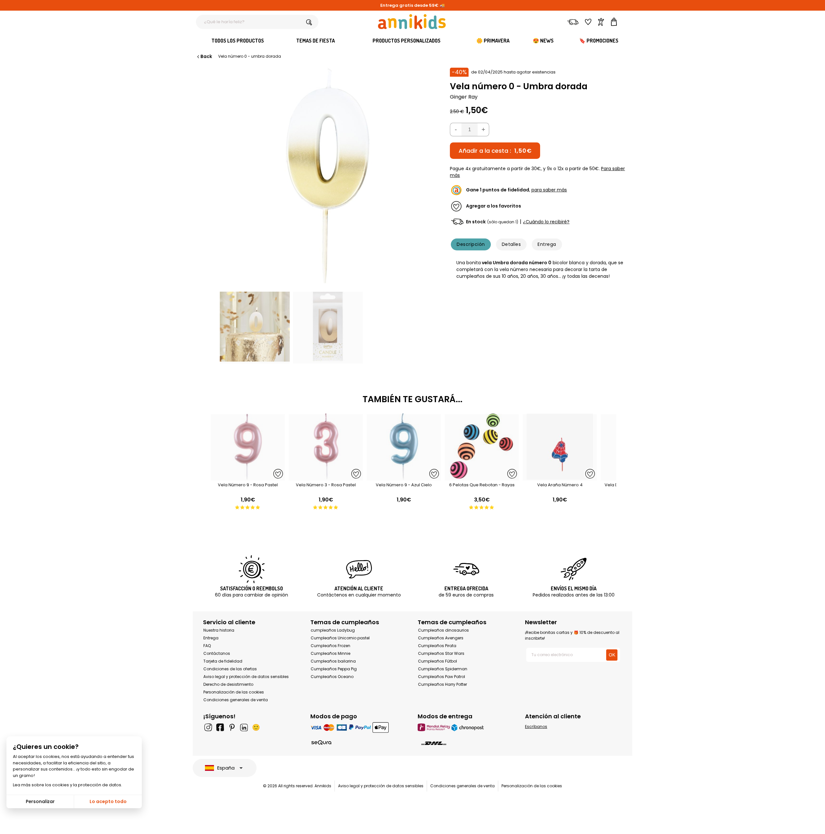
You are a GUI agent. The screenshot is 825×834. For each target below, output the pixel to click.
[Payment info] (358, 727)
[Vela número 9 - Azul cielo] (404, 477)
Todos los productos (237, 40)
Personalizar (40, 801)
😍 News (543, 40)
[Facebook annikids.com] (220, 727)
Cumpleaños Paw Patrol (441, 676)
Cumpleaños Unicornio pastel (340, 638)
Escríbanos (536, 726)
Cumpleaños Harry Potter (442, 684)
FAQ (207, 645)
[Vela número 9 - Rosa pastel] (248, 477)
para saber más (549, 190)
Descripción (471, 244)
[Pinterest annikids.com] (232, 727)
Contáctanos (216, 653)
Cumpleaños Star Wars (441, 653)
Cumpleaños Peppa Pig (334, 669)
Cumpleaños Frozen (330, 645)
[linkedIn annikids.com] (244, 727)
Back (206, 56)
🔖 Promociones (598, 40)
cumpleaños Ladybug (333, 630)
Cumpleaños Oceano (332, 676)
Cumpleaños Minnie (330, 653)
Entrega (547, 244)
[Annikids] (412, 21)
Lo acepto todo (108, 801)
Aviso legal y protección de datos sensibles (246, 676)
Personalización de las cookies (233, 692)
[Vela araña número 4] (560, 477)
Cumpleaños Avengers (440, 638)
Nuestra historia (218, 630)
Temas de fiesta (315, 40)
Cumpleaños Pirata (437, 645)
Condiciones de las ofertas (230, 669)
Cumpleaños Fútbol (437, 661)
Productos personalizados (407, 40)
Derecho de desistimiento (228, 684)
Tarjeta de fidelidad (222, 661)
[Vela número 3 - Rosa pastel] (326, 477)
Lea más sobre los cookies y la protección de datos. (67, 785)
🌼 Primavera (493, 40)
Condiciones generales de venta (235, 700)
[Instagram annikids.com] (208, 727)
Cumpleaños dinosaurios (443, 630)
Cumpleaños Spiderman (442, 669)
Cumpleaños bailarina (333, 661)
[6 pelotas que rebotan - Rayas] (482, 477)
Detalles (511, 244)
